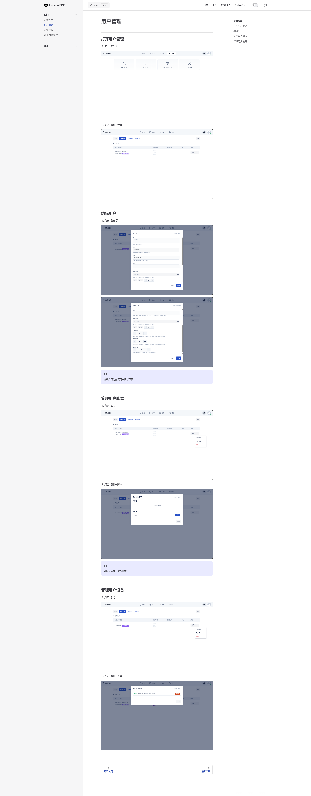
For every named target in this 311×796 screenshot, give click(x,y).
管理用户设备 (240, 41)
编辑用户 (237, 31)
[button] (61, 14)
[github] (265, 5)
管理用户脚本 (240, 36)
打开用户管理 (240, 25)
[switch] (255, 5)
